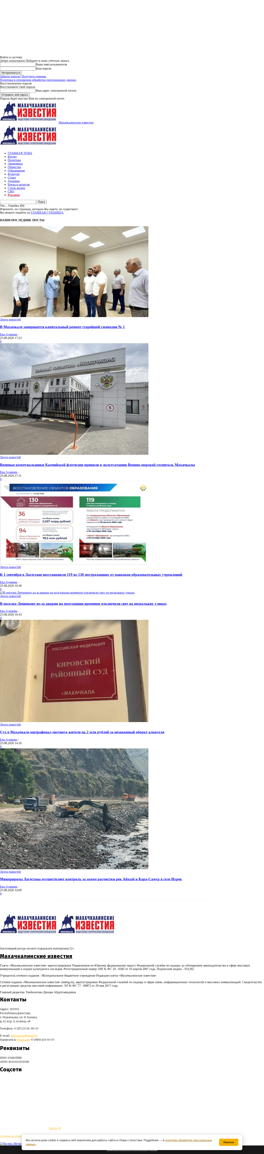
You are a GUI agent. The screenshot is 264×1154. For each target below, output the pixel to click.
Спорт (12, 177)
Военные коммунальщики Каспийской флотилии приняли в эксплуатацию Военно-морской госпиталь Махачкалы (97, 465)
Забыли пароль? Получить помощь (23, 76)
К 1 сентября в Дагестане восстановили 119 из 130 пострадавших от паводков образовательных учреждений (91, 575)
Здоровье (14, 181)
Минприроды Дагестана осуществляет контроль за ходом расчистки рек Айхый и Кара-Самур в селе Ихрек (91, 879)
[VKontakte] (10, 1081)
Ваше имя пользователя (51, 64)
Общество (14, 167)
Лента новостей (10, 319)
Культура (14, 174)
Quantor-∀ (55, 1128)
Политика (14, 160)
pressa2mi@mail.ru (24, 1035)
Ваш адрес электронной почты (56, 90)
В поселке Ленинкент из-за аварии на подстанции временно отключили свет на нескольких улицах (83, 604)
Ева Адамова (8, 334)
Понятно (228, 1142)
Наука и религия (19, 184)
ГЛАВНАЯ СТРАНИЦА (47, 212)
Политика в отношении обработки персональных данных (38, 80)
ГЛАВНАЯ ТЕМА (20, 153)
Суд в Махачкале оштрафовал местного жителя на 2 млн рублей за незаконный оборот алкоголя (82, 732)
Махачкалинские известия (36, 956)
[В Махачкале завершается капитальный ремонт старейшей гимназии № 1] (74, 316)
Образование (16, 170)
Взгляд (12, 156)
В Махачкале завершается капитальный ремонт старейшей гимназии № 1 (62, 327)
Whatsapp (23, 1039)
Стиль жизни (16, 188)
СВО (11, 191)
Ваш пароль (43, 68)
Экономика (15, 163)
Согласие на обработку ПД (15, 1136)
